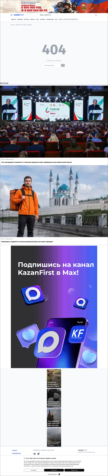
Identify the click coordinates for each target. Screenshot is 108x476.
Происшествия (50, 19)
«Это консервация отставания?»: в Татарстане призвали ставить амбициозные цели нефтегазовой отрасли (36, 162)
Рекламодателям (16, 453)
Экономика (20, 19)
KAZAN (19, 15)
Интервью (26, 19)
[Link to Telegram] (38, 454)
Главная (12, 24)
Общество (13, 19)
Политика (32, 19)
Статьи (60, 19)
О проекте (14, 450)
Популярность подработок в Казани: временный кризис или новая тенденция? (27, 242)
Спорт (37, 19)
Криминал (42, 19)
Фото (56, 19)
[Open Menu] (11, 15)
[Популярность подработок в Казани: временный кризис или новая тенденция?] (54, 201)
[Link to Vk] (34, 454)
